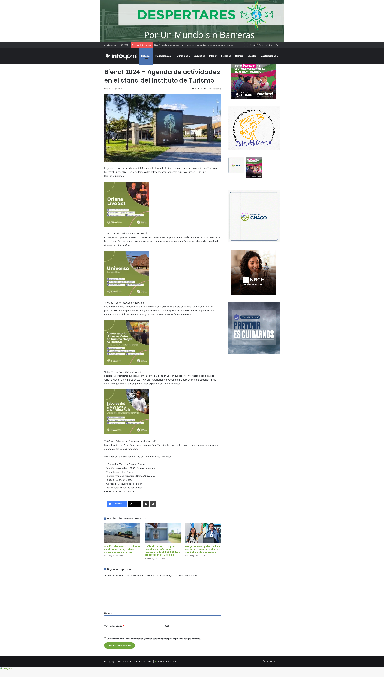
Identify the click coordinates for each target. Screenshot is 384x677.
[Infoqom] (121, 56)
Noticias (145, 56)
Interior (213, 56)
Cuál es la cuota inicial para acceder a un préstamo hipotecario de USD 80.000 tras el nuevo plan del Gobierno (162, 550)
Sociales (252, 56)
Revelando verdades (167, 661)
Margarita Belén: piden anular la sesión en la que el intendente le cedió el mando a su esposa (203, 549)
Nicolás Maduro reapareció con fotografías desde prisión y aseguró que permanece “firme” (197, 45)
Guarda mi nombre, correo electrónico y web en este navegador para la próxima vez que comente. (154, 638)
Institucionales (163, 56)
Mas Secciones (268, 56)
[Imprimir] (153, 504)
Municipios (182, 56)
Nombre (108, 613)
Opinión (239, 56)
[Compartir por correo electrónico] (146, 504)
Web (167, 626)
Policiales (226, 56)
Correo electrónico (114, 626)
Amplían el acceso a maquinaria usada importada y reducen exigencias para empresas (122, 549)
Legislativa (199, 56)
